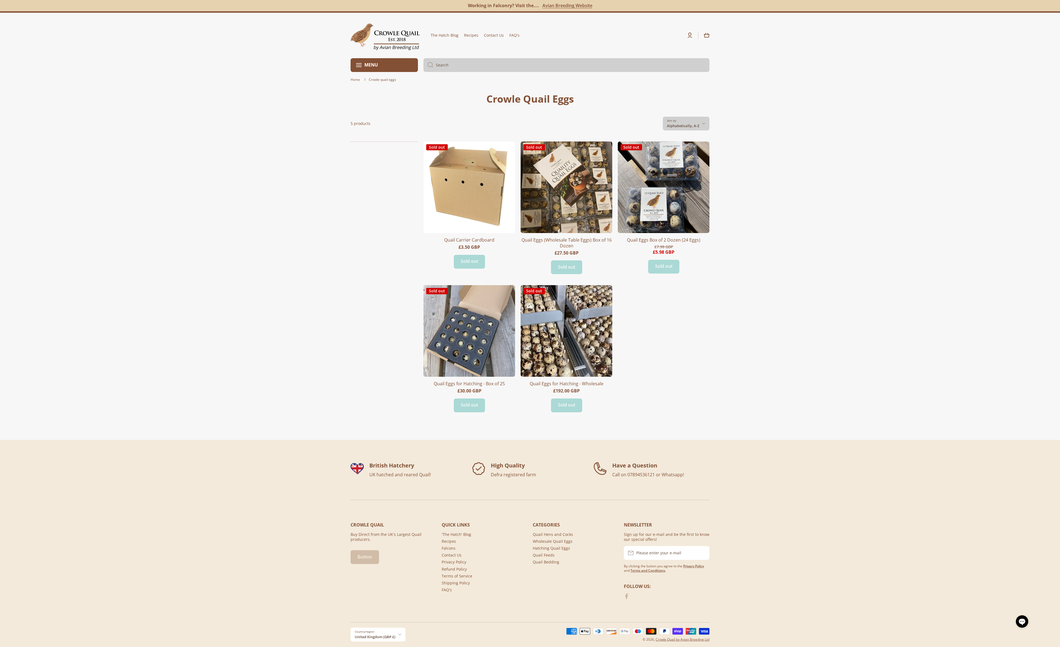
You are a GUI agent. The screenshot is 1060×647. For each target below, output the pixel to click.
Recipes (449, 541)
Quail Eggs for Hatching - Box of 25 (469, 384)
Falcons (448, 548)
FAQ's (447, 589)
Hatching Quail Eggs (551, 548)
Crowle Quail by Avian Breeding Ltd (682, 639)
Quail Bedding (546, 562)
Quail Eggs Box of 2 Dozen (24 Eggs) (663, 240)
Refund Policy (454, 569)
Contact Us (452, 555)
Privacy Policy (454, 562)
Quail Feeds (544, 555)
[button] (706, 35)
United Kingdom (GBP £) (375, 636)
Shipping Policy (456, 582)
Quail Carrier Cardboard (469, 240)
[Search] (428, 65)
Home (355, 79)
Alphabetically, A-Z (683, 125)
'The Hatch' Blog (456, 534)
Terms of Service (457, 576)
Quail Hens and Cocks (553, 534)
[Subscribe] (702, 553)
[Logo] (385, 35)
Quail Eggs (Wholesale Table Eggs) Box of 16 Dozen (566, 243)
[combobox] (566, 65)
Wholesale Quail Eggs (553, 541)
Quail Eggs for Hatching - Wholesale (566, 384)
